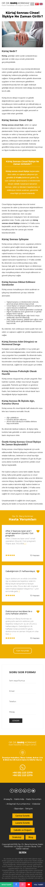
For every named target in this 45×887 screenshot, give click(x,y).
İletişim (29, 808)
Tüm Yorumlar (22, 651)
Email (11, 691)
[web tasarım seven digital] (22, 852)
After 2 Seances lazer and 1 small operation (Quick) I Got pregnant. (19, 533)
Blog (30, 837)
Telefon (12, 701)
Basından (18, 808)
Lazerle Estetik (22, 823)
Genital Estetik (22, 816)
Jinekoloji (16, 837)
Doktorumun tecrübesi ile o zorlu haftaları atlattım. (19, 612)
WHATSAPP (6, 885)
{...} (25, 543)
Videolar (36, 804)
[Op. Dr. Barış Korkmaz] (16, 884)
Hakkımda (19, 799)
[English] (41, 4)
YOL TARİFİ (38, 885)
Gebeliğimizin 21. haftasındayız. (20, 571)
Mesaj (12, 712)
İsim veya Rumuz (17, 680)
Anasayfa (8, 799)
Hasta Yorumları (33, 799)
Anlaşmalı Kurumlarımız (18, 804)
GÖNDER (15, 721)
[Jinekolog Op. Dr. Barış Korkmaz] (12, 791)
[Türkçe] (37, 4)
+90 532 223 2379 (23, 772)
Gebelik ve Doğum (23, 830)
